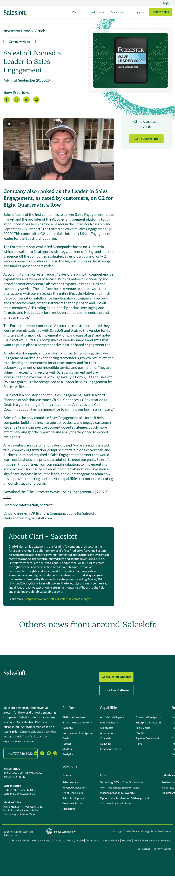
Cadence (67, 727)
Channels (105, 738)
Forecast (67, 743)
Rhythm (67, 748)
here (7, 496)
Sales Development (73, 798)
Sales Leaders (70, 782)
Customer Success (73, 803)
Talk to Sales (160, 12)
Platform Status (162, 848)
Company (137, 12)
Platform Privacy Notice (37, 840)
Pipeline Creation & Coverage (117, 792)
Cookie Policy (111, 840)
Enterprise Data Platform (77, 722)
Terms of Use (93, 840)
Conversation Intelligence (77, 733)
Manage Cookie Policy (126, 831)
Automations (108, 733)
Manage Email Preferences (156, 831)
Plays (139, 743)
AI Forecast (106, 727)
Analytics (67, 754)
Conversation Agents (148, 717)
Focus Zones (143, 727)
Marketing (68, 808)
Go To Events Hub (146, 139)
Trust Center (142, 848)
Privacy (16, 840)
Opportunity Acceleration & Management (124, 798)
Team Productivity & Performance (119, 787)
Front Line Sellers (72, 792)
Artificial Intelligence (112, 717)
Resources (117, 12)
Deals (65, 738)
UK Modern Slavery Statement (152, 840)
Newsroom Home (16, 30)
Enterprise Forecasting (149, 722)
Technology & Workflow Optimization (122, 782)
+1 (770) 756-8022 (20, 753)
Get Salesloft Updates (116, 677)
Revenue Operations (74, 787)
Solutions (97, 12)
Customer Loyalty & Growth (116, 803)
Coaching (105, 743)
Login (166, 3)
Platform (78, 12)
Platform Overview (73, 717)
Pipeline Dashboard (147, 738)
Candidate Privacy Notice (69, 840)
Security (126, 840)
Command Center (110, 748)
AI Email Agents (109, 722)
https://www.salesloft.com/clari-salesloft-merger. (58, 599)
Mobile (140, 733)
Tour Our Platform (116, 690)
